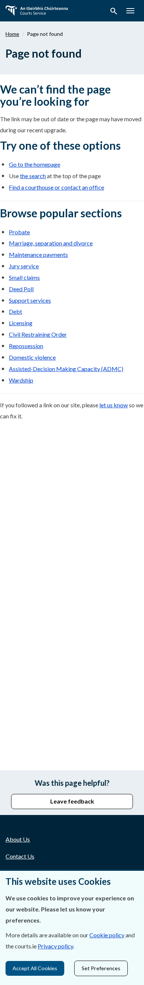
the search (33, 175)
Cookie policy (106, 934)
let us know (113, 404)
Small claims (24, 277)
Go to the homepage (34, 164)
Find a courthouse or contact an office (56, 187)
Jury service (24, 265)
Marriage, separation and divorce (51, 243)
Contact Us (20, 856)
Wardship (21, 380)
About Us (18, 839)
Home (12, 34)
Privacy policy (55, 946)
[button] (113, 12)
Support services (30, 300)
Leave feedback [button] (72, 801)
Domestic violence (32, 357)
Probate (19, 231)
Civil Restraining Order (38, 334)
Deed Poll (21, 288)
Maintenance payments (38, 254)
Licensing (20, 322)
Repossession (26, 345)
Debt (15, 311)
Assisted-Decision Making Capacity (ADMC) (66, 368)
